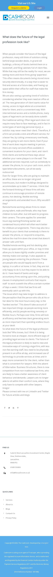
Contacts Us (10, 513)
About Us (9, 504)
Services (9, 500)
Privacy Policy (11, 518)
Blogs (8, 509)
